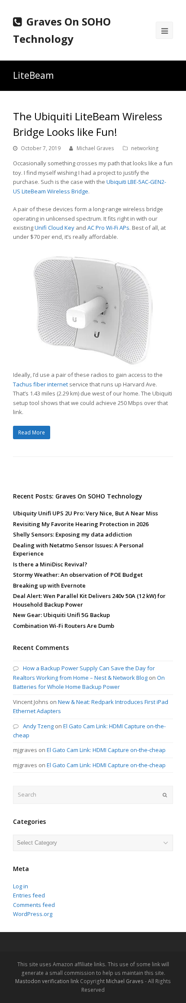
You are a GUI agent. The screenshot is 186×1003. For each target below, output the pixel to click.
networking (145, 148)
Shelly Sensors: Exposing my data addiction (72, 534)
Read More (31, 432)
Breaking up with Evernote (49, 585)
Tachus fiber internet (40, 384)
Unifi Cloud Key (54, 227)
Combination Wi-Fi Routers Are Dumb (63, 626)
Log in (20, 886)
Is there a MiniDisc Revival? (50, 564)
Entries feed (29, 895)
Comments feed (34, 905)
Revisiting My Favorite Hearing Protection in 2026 (80, 524)
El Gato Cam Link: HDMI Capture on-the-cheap (106, 750)
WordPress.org (32, 914)
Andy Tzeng (38, 726)
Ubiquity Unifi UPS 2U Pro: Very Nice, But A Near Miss (85, 513)
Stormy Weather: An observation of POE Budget (78, 575)
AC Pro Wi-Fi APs (108, 227)
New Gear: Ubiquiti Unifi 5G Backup (61, 615)
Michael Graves (95, 148)
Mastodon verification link (47, 981)
